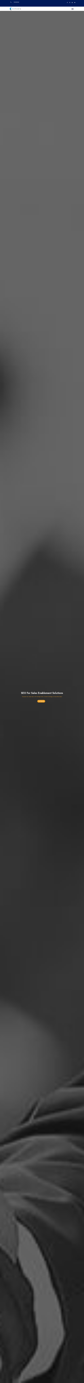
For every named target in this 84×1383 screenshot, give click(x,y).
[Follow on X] (70, 2)
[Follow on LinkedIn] (75, 2)
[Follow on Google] (72, 2)
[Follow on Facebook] (67, 2)
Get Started (41, 701)
